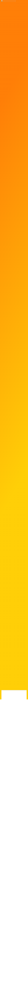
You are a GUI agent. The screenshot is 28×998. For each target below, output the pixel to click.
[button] (26, 3)
